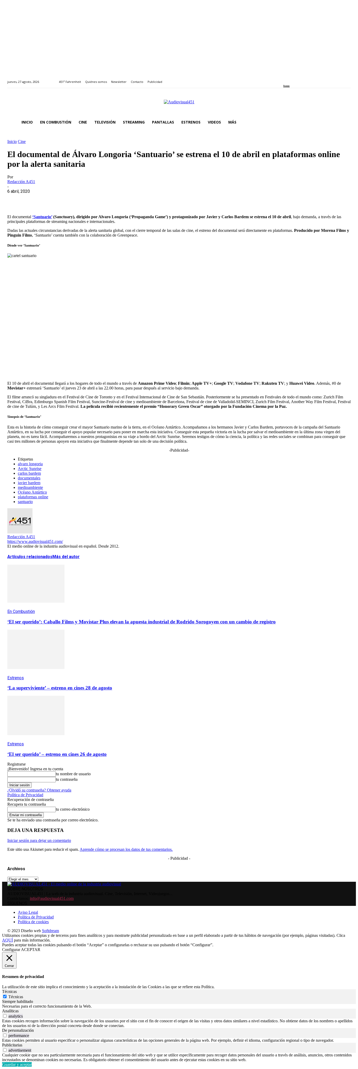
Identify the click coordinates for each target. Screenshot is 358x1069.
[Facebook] (285, 79)
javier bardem (29, 482)
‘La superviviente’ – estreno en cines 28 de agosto (59, 688)
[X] (35, 199)
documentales (29, 478)
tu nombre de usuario (73, 774)
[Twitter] (303, 79)
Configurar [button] (11, 949)
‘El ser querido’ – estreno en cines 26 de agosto (57, 754)
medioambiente (30, 487)
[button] (344, 122)
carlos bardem (29, 473)
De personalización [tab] (18, 1030)
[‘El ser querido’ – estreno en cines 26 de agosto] (35, 739)
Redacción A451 (21, 181)
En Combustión (21, 611)
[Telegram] (110, 199)
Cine (22, 141)
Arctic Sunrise (29, 468)
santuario (25, 501)
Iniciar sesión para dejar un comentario (39, 840)
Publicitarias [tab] (12, 1045)
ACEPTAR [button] (30, 949)
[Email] (91, 199)
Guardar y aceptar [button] (17, 1064)
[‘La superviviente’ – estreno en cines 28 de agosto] (35, 673)
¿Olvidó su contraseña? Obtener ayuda (39, 790)
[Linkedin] (297, 79)
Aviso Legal (28, 912)
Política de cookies (33, 922)
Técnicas (15, 997)
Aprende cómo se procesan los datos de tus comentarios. (126, 849)
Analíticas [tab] (10, 1011)
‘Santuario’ (42, 217)
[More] (129, 199)
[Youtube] (309, 79)
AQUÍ (7, 940)
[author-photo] (19, 532)
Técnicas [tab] (9, 991)
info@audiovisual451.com (52, 898)
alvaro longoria (30, 464)
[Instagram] (291, 79)
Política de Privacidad (25, 795)
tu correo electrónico (73, 809)
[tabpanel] (179, 1006)
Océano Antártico (32, 492)
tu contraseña (67, 779)
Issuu (286, 85)
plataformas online (33, 497)
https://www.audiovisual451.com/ (35, 541)
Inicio (12, 141)
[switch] (5, 1016)
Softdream (50, 930)
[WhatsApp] (53, 199)
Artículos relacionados (29, 556)
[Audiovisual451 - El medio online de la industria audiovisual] (179, 105)
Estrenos (15, 677)
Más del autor (66, 556)
